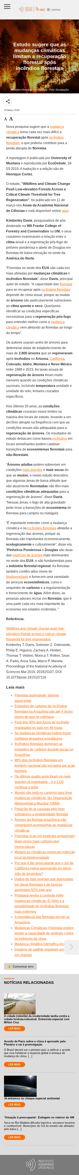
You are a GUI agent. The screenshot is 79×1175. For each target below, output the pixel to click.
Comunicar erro (20, 966)
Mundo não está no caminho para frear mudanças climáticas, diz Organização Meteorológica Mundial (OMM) (43, 798)
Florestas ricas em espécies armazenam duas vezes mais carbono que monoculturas (45, 841)
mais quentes (32, 470)
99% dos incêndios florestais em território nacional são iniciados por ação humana (45, 765)
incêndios (59, 438)
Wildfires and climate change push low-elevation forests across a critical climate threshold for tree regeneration (36, 634)
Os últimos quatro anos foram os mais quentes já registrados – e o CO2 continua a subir (43, 782)
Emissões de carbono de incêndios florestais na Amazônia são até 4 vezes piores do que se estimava (44, 711)
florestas (66, 284)
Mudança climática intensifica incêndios (44, 944)
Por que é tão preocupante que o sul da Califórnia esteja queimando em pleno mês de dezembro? (44, 868)
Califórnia (57, 358)
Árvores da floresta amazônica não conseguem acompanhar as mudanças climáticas (43, 825)
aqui (65, 211)
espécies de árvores (27, 555)
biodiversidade (17, 577)
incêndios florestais (56, 289)
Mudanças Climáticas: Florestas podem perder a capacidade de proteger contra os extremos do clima (44, 933)
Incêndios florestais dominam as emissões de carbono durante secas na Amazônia (44, 749)
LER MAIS (14, 1028)
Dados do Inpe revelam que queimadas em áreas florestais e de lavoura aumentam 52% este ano (44, 884)
